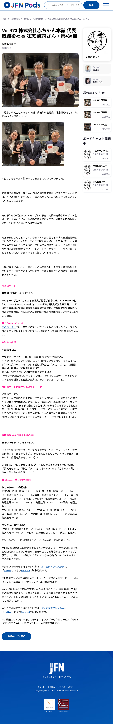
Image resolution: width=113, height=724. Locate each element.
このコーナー (9, 327)
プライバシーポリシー (66, 687)
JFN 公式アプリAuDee (53, 566)
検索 (91, 5)
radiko (7, 570)
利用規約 (51, 687)
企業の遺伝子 (16, 19)
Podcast (25, 570)
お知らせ (27, 19)
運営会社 (41, 687)
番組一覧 (5, 19)
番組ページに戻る (16, 636)
